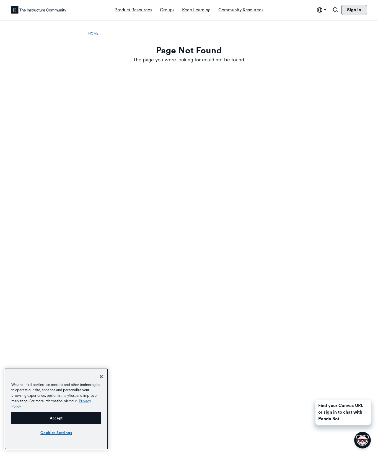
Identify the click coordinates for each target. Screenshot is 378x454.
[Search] (336, 10)
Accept (56, 418)
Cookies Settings (56, 432)
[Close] (101, 376)
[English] (38, 10)
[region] (56, 409)
